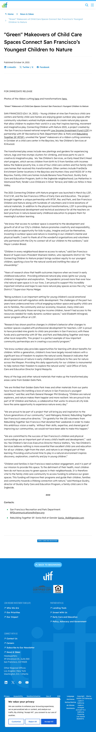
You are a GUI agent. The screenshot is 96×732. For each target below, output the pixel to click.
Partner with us (56, 602)
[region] (32, 712)
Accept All (48, 721)
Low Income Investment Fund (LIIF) (70, 130)
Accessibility (18, 696)
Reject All (33, 721)
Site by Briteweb (88, 697)
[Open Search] (87, 6)
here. (64, 98)
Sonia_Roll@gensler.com (71, 517)
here (37, 98)
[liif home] (4, 5)
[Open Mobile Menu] (92, 5)
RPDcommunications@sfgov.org (27, 512)
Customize (16, 721)
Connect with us (11, 633)
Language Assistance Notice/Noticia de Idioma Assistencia (70, 702)
